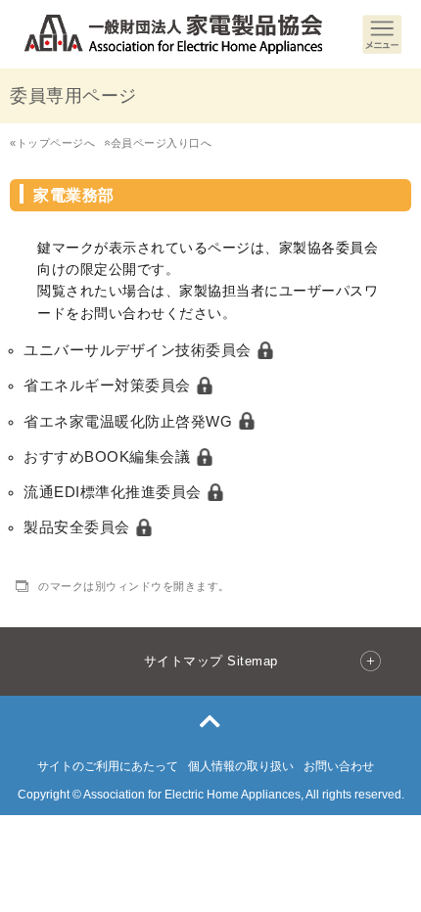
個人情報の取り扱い (241, 766)
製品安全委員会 (78, 527)
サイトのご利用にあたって (107, 766)
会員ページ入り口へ (157, 143)
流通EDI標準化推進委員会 (114, 491)
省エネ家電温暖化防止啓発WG (130, 421)
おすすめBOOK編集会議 (109, 456)
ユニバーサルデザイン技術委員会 (139, 350)
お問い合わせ (339, 766)
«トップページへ (52, 143)
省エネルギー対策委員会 (109, 385)
